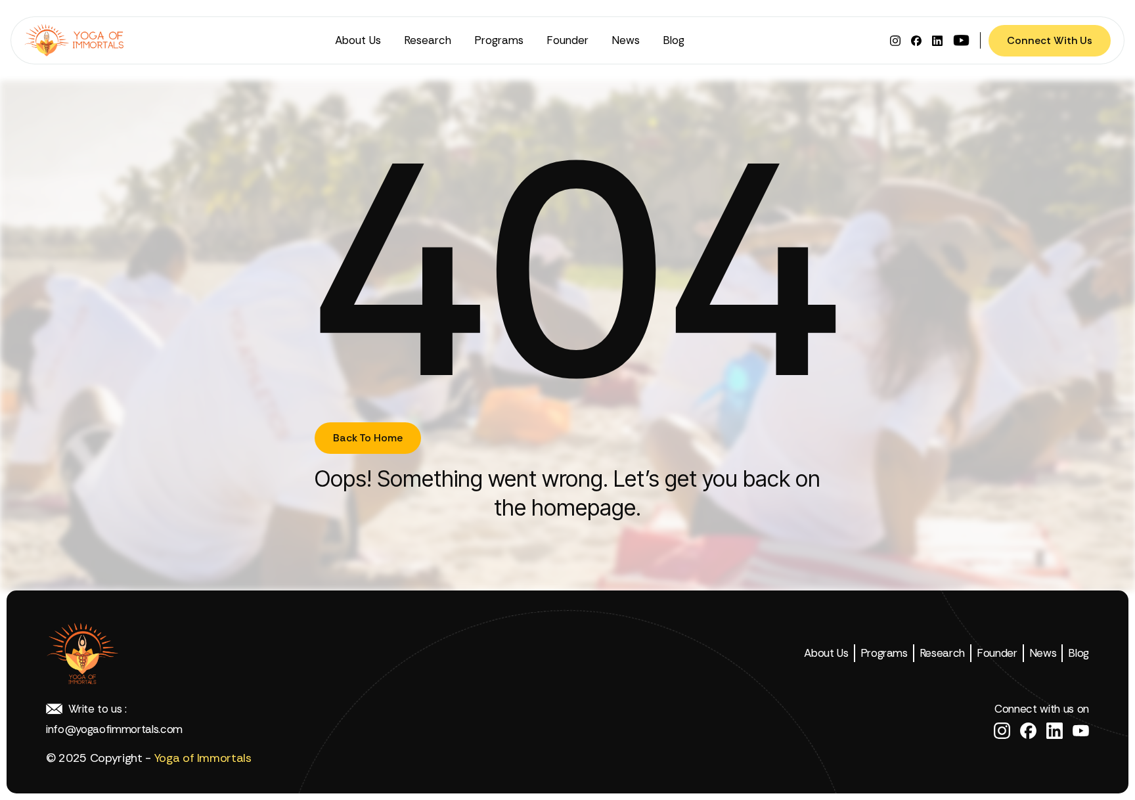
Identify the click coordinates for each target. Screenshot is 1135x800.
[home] (76, 40)
